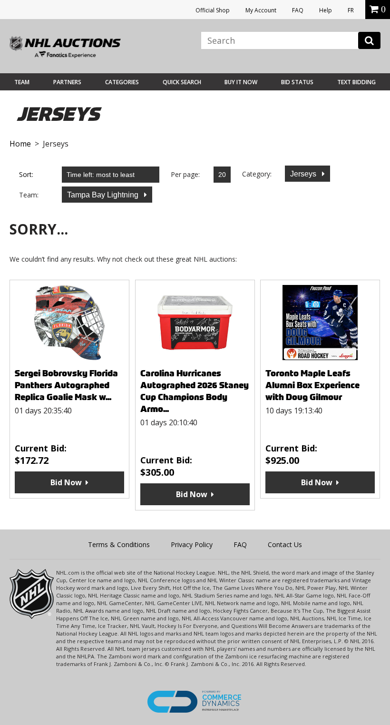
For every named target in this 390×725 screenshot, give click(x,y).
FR (351, 10)
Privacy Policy (192, 544)
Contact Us (285, 544)
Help (325, 10)
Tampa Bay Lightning (103, 195)
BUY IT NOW (240, 82)
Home (20, 143)
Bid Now (66, 482)
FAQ (297, 10)
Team (21, 82)
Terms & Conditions (119, 544)
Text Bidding (356, 82)
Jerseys (304, 174)
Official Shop (212, 10)
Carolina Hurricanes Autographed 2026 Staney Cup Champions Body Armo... (194, 391)
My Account (260, 10)
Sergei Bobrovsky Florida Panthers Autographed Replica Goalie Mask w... (66, 385)
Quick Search (182, 82)
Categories (122, 82)
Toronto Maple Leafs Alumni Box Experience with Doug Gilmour (312, 385)
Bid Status (297, 82)
